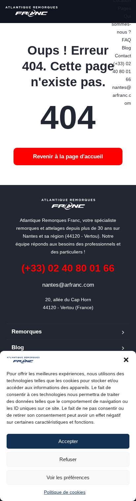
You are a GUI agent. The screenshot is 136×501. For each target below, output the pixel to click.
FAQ (126, 39)
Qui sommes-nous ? (121, 24)
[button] (126, 359)
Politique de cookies (64, 492)
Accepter (68, 441)
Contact (123, 55)
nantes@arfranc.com (121, 95)
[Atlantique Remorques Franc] (31, 11)
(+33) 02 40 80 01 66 (121, 71)
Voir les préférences (68, 477)
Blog (126, 47)
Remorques (27, 332)
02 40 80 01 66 (68, 268)
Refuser (68, 459)
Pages (124, 8)
